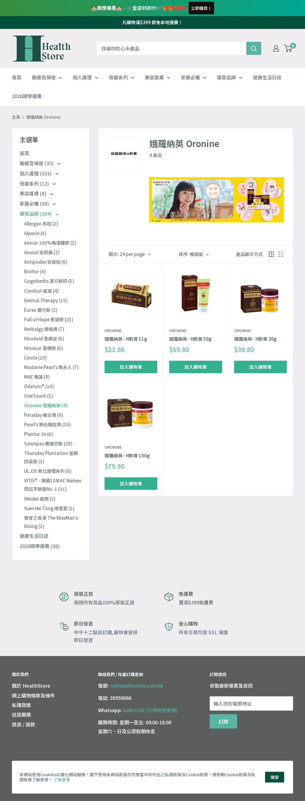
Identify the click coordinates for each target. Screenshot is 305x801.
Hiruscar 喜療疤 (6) (43, 348)
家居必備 (190, 77)
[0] (288, 48)
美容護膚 (154, 77)
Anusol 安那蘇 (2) (42, 252)
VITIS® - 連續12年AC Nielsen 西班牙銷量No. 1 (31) (52, 484)
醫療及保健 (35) (37, 163)
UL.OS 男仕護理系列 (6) (47, 471)
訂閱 (223, 721)
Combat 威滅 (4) (41, 291)
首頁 (16, 77)
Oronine (113, 330)
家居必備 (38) (35, 203)
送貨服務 (21, 714)
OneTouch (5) (38, 396)
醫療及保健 (44, 77)
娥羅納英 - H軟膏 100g (127, 455)
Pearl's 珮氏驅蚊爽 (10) (47, 424)
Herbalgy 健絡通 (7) (44, 329)
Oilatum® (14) (39, 386)
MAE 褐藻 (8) (37, 377)
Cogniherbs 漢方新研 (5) (49, 281)
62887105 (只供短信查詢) (150, 710)
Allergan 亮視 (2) (41, 223)
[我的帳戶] (276, 48)
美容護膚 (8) (33, 193)
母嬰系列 (118, 77)
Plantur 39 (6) (38, 434)
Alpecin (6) (35, 233)
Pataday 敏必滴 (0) (43, 415)
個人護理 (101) (36, 173)
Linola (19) (35, 357)
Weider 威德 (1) (39, 499)
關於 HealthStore (31, 685)
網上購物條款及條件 (33, 695)
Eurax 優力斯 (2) (40, 310)
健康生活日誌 (267, 77)
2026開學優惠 (27, 96)
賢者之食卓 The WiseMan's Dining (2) (51, 522)
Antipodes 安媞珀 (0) (45, 262)
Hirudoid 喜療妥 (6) (44, 338)
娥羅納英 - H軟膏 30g (255, 339)
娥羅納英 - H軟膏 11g (126, 339)
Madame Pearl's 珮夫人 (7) (51, 367)
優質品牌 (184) (36, 213)
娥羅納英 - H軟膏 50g (190, 339)
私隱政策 (21, 705)
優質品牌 (226, 77)
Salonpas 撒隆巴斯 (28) (48, 443)
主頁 (16, 117)
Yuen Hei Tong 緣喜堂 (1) (49, 508)
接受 (274, 777)
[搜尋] (253, 48)
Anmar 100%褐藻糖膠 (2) (50, 243)
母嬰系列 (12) (35, 183)
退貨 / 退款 (23, 724)
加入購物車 (131, 367)
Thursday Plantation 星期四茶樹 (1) (51, 457)
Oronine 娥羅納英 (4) (46, 405)
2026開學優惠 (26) (40, 546)
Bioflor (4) (35, 271)
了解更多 (62, 780)
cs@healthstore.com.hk (136, 685)
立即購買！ (201, 8)
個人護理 (82, 77)
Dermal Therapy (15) (46, 300)
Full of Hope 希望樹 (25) (48, 319)
